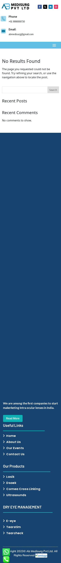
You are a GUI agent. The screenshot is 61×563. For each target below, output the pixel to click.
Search (53, 90)
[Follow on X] (45, 7)
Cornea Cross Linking (23, 489)
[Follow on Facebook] (40, 7)
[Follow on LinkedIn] (50, 7)
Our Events (15, 448)
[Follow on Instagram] (56, 7)
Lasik (10, 477)
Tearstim (13, 527)
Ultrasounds (16, 495)
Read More (12, 418)
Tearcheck (14, 533)
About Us (13, 442)
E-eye (11, 521)
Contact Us (15, 454)
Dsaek (11, 483)
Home (11, 436)
